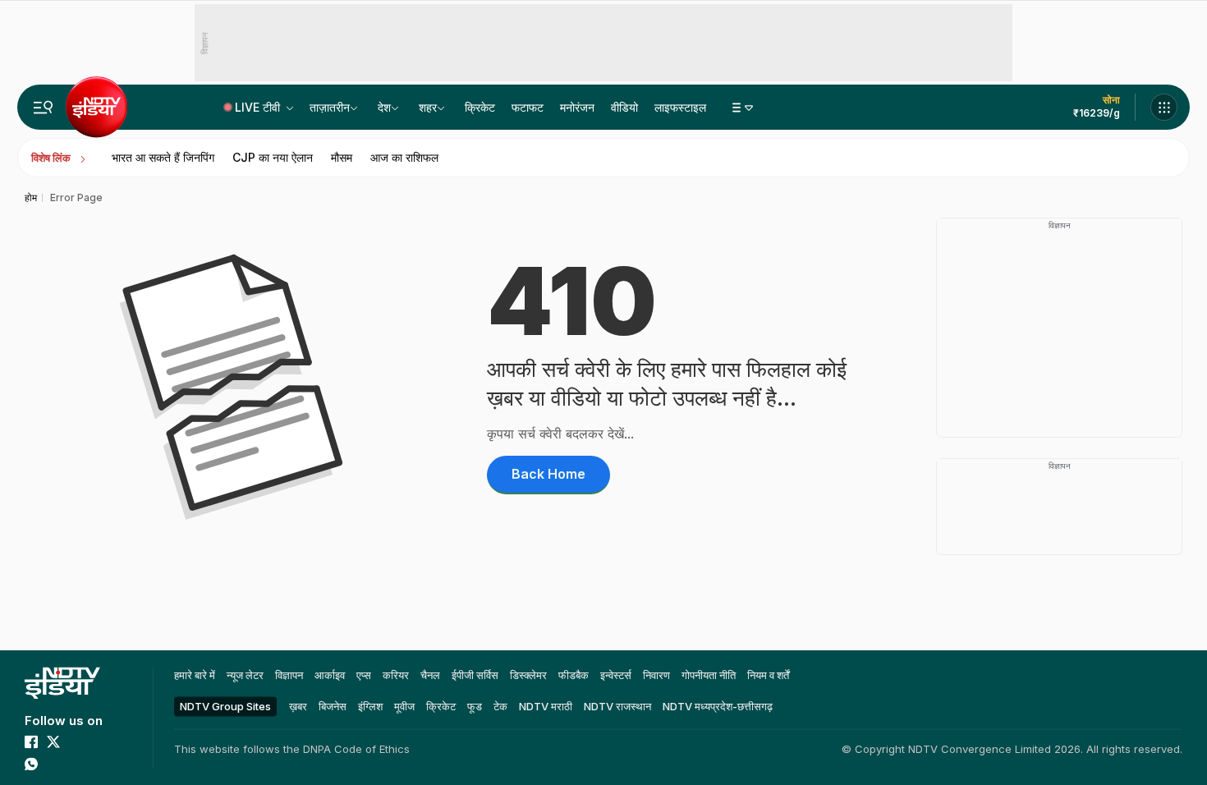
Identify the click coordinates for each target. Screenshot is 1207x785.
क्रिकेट (480, 107)
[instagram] (97, 741)
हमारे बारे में (194, 675)
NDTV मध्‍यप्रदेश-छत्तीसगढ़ (718, 706)
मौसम (341, 157)
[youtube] (75, 741)
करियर (396, 675)
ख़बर (298, 706)
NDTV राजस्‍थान (617, 706)
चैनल (430, 675)
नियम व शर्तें (768, 675)
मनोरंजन (577, 107)
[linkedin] (53, 763)
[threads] (75, 763)
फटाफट (528, 107)
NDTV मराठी (545, 706)
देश (384, 107)
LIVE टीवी (259, 107)
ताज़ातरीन (330, 107)
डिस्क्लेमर (528, 675)
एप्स (363, 675)
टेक (500, 706)
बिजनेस (332, 706)
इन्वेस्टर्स (615, 675)
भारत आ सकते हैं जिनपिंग (163, 157)
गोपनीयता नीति (709, 675)
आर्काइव (329, 675)
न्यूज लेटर (245, 675)
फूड (474, 706)
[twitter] (53, 741)
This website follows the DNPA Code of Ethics (292, 748)
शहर (428, 107)
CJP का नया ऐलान (272, 157)
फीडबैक (573, 675)
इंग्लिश (370, 706)
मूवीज (404, 706)
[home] (62, 683)
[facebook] (31, 741)
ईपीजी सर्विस (475, 675)
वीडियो (624, 107)
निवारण (656, 675)
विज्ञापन (289, 675)
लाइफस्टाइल (680, 107)
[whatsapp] (31, 763)
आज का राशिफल (404, 157)
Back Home (548, 474)
